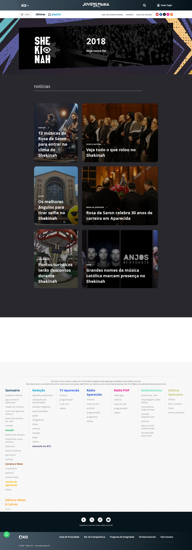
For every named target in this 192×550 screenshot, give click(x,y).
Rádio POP (121, 390)
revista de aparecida (11, 483)
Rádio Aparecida (94, 392)
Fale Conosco (166, 537)
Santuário (12, 390)
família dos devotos (15, 434)
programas (92, 416)
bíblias (171, 399)
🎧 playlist (54, 14)
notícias (9, 459)
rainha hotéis (12, 477)
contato (130, 15)
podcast (91, 408)
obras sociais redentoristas (148, 427)
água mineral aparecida (12, 401)
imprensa (10, 446)
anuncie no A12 (41, 446)
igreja (35, 415)
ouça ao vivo (93, 403)
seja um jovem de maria (112, 15)
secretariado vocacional (147, 434)
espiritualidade (40, 411)
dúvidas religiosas (41, 406)
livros (171, 408)
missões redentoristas (148, 415)
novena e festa (14, 464)
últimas (40, 14)
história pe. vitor (149, 395)
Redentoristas (151, 390)
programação (66, 399)
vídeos (8, 489)
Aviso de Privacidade (69, 537)
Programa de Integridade (122, 537)
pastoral (9, 472)
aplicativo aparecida (42, 395)
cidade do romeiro (14, 406)
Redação (38, 390)
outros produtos (176, 412)
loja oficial (10, 455)
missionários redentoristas (148, 408)
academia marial (13, 395)
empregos (119, 395)
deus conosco (175, 403)
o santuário (11, 468)
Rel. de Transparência (94, 537)
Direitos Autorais (147, 537)
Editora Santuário (175, 392)
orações (36, 432)
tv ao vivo (64, 404)
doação (9, 430)
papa (35, 437)
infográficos (38, 419)
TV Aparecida (69, 390)
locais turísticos (13, 450)
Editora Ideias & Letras (15, 502)
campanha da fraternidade (39, 401)
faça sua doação (144, 15)
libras (35, 424)
